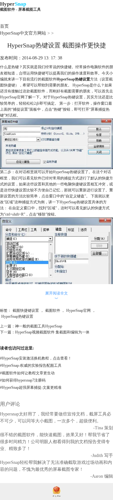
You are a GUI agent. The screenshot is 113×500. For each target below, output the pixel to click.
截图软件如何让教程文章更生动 (27, 373)
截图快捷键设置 (26, 310)
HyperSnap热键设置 (17, 316)
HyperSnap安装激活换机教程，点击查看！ (36, 358)
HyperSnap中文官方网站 (23, 33)
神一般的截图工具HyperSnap (38, 326)
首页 (4, 26)
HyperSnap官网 (12, 97)
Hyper (20, 6)
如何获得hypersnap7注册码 (23, 380)
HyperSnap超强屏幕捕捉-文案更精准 (31, 387)
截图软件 (52, 310)
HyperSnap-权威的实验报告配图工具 (31, 365)
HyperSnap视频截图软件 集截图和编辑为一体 (52, 332)
